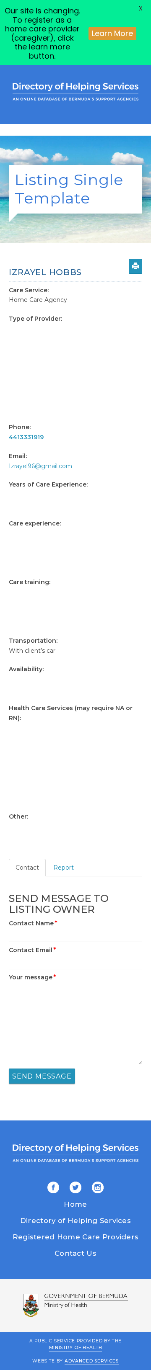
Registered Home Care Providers (75, 1237)
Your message (32, 977)
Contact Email (32, 950)
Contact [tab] (27, 867)
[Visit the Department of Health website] (75, 1305)
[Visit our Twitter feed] (74, 1187)
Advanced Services (92, 1361)
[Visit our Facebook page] (53, 1187)
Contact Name (33, 923)
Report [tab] (63, 867)
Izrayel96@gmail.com (40, 466)
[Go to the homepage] (75, 91)
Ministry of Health (75, 1347)
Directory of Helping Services (75, 1220)
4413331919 (26, 437)
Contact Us (75, 1253)
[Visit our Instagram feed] (96, 1187)
